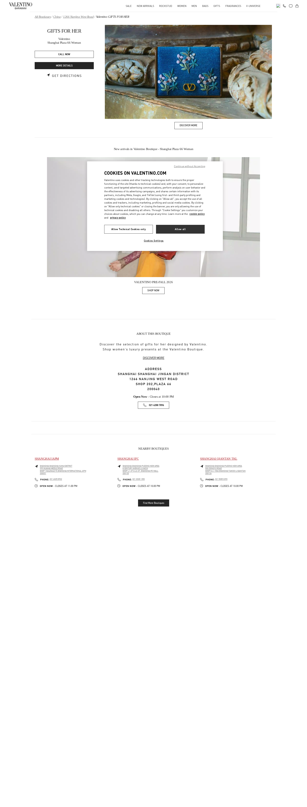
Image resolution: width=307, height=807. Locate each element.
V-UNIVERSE (253, 6)
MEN (194, 6)
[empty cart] (297, 6)
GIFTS (216, 6)
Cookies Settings (154, 240)
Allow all (180, 229)
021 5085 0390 (221, 479)
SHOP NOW (156, 291)
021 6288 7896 (156, 405)
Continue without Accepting (189, 166)
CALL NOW (64, 54)
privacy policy (118, 217)
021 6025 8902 (56, 479)
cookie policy (197, 213)
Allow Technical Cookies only (128, 229)
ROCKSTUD (165, 6)
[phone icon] (284, 5)
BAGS (205, 6)
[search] (278, 6)
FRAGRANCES (233, 6)
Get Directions (67, 76)
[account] (290, 5)
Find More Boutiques (153, 503)
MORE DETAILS (64, 65)
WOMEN (181, 6)
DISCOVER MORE (153, 358)
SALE (129, 6)
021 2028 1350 (138, 479)
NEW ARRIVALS (145, 6)
